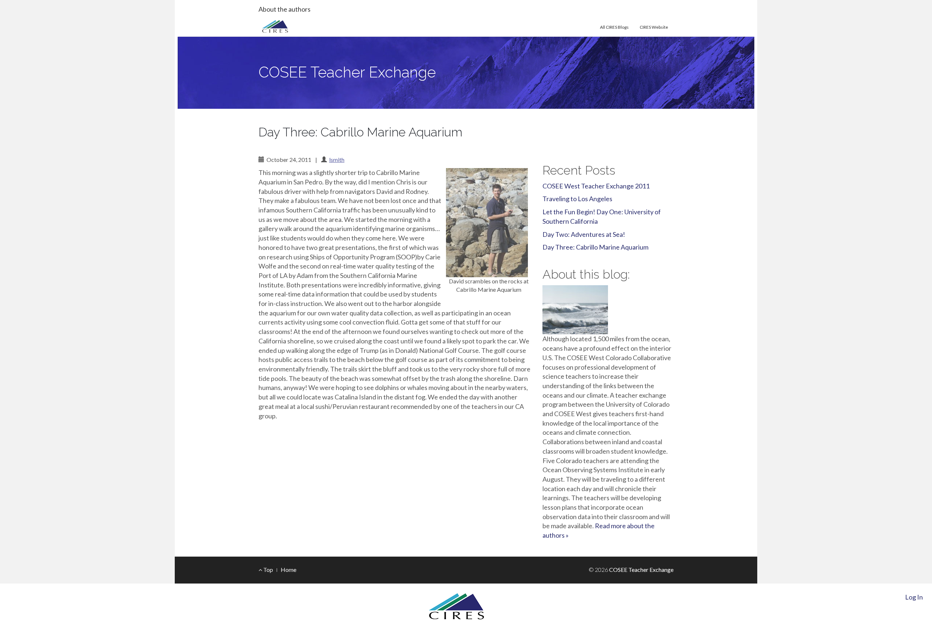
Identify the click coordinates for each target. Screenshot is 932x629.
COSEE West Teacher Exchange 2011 (595, 186)
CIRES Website (654, 27)
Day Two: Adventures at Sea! (583, 234)
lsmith (336, 159)
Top (267, 569)
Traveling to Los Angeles (577, 199)
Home (288, 569)
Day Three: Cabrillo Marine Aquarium (595, 247)
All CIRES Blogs (614, 27)
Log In (914, 597)
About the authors (284, 9)
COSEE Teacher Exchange (347, 72)
